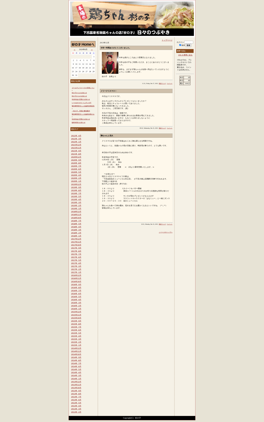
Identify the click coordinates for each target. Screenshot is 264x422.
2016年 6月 (76, 294)
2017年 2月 (76, 269)
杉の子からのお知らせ (79, 93)
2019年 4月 (76, 199)
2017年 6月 (76, 257)
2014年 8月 (76, 360)
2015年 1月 (76, 345)
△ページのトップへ (165, 232)
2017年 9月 (76, 248)
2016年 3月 (76, 303)
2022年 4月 (76, 136)
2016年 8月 (76, 288)
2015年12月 (76, 312)
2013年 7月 (76, 397)
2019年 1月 (76, 208)
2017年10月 (76, 245)
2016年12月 (76, 275)
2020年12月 (76, 157)
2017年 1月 (76, 272)
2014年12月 (76, 348)
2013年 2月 (76, 412)
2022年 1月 (76, 142)
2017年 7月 (76, 254)
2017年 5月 (76, 260)
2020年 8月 (76, 163)
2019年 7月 (76, 193)
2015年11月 (76, 315)
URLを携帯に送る (185, 55)
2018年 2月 (76, 233)
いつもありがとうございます (81, 102)
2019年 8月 (76, 190)
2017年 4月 (76, 263)
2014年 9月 (76, 357)
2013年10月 (76, 388)
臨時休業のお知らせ (78, 122)
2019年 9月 (76, 187)
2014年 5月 (76, 369)
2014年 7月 (76, 363)
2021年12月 (76, 145)
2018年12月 (76, 212)
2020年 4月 (76, 175)
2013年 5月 (76, 403)
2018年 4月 (76, 227)
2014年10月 (76, 354)
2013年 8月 (76, 394)
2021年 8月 (76, 154)
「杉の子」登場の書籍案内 (81, 111)
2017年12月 (76, 239)
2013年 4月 (76, 406)
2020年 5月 (76, 172)
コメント (169, 83)
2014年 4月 (76, 372)
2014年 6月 (76, 366)
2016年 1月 (76, 309)
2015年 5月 (76, 333)
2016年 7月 (76, 291)
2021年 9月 (76, 151)
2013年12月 (76, 382)
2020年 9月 (76, 160)
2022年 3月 (76, 139)
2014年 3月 (76, 375)
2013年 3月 (76, 409)
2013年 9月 (76, 391)
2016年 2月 (76, 306)
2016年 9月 (76, 284)
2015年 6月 (76, 330)
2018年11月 (76, 215)
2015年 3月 (76, 339)
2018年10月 (76, 218)
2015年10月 (76, 318)
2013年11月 (76, 385)
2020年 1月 (76, 181)
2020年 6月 (76, 169)
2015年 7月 (76, 327)
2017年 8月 (76, 251)
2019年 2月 (76, 205)
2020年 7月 (76, 166)
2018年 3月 (76, 230)
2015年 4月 (76, 336)
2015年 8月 (76, 324)
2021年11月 (76, 148)
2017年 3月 (76, 266)
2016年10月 (76, 281)
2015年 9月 (76, 321)
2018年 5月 (76, 224)
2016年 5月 (76, 297)
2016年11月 (76, 278)
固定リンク (162, 83)
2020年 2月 (76, 178)
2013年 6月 (76, 400)
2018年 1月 (76, 236)
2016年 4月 (76, 300)
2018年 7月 (76, 221)
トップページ (167, 40)
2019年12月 (76, 184)
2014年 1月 (76, 379)
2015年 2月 (76, 342)
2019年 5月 (76, 196)
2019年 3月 (76, 202)
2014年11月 (76, 351)
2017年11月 (76, 242)
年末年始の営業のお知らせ (81, 99)
